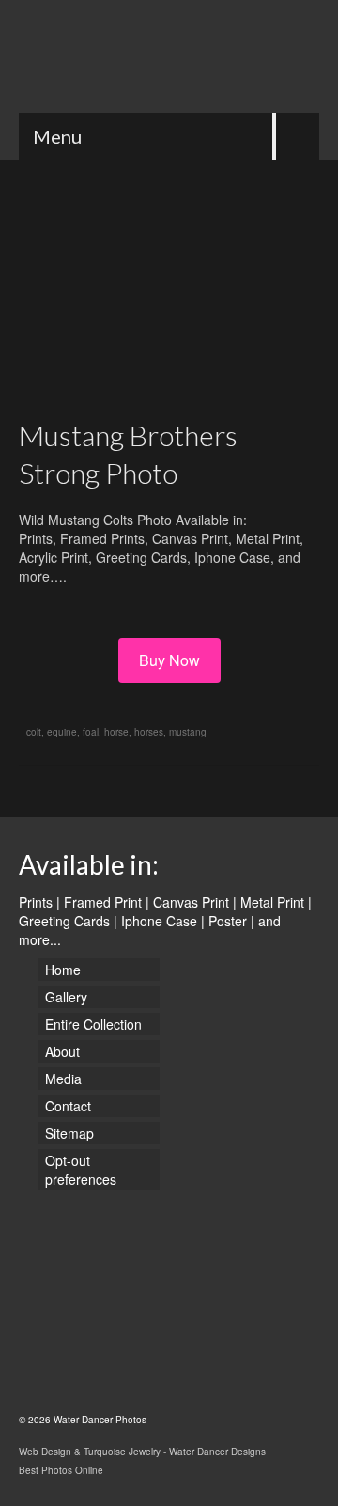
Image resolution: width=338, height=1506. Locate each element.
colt (33, 731)
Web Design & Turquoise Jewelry (90, 1451)
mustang (188, 731)
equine (62, 731)
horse (116, 731)
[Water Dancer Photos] (169, 56)
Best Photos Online (61, 1470)
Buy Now (169, 660)
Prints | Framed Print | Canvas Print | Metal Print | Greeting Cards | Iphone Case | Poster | (165, 911)
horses (148, 731)
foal (91, 731)
